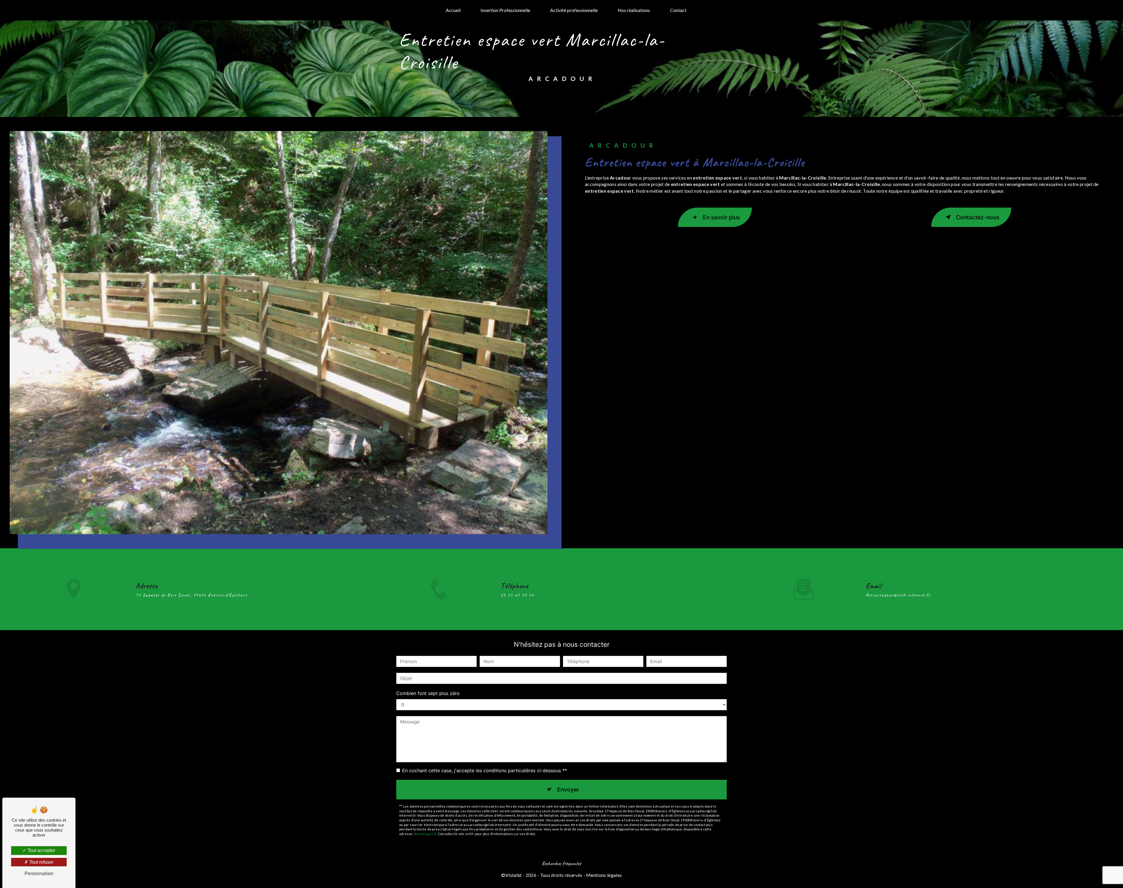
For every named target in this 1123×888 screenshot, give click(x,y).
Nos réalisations (634, 10)
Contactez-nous (977, 217)
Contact (678, 10)
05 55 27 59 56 (517, 595)
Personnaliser (39, 873)
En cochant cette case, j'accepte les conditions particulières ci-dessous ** (484, 770)
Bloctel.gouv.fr (425, 834)
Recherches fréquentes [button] (561, 863)
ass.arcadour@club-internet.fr (898, 595)
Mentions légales (604, 875)
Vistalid (513, 875)
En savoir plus (721, 217)
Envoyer (568, 789)
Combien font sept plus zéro (428, 693)
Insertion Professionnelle (505, 10)
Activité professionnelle (574, 10)
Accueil (453, 10)
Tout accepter (40, 850)
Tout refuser (41, 862)
